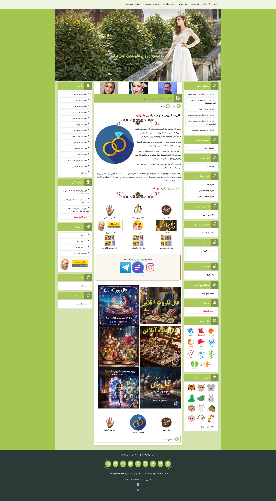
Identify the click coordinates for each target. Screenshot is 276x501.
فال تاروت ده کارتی (80, 148)
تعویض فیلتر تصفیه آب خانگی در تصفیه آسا (76, 191)
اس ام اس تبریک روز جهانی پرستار (201, 115)
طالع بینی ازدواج (165, 188)
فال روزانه (183, 4)
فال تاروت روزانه (80, 94)
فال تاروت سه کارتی (79, 118)
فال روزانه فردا (81, 304)
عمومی (164, 439)
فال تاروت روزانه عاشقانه (77, 160)
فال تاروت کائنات (80, 106)
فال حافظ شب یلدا (80, 247)
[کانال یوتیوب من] (115, 464)
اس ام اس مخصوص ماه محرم (203, 130)
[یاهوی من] (168, 464)
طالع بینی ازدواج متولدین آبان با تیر (139, 55)
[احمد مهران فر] (167, 89)
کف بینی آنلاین (208, 214)
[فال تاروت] (160, 306)
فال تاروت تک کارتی (79, 112)
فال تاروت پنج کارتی (79, 130)
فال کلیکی (210, 275)
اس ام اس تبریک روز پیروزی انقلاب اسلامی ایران (202, 122)
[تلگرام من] (160, 464)
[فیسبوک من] (153, 464)
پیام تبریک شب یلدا (80, 253)
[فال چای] (160, 388)
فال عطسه (83, 286)
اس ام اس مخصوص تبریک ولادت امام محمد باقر (202, 101)
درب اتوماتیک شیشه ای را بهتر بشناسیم (76, 200)
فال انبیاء (210, 166)
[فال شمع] (118, 347)
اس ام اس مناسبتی (152, 4)
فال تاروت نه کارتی (80, 142)
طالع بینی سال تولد (206, 426)
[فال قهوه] (160, 347)
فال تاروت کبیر (81, 100)
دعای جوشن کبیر (207, 251)
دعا (212, 257)
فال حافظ (206, 4)
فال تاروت (195, 4)
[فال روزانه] (118, 306)
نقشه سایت (129, 480)
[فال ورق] (118, 388)
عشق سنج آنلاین (207, 293)
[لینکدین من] (108, 464)
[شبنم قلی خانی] (109, 89)
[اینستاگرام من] (145, 464)
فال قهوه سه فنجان (206, 190)
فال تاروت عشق (81, 154)
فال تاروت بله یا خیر (79, 166)
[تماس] (138, 464)
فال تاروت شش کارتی (79, 136)
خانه (216, 4)
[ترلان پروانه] (138, 89)
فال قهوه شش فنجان (206, 196)
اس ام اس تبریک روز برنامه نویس (201, 94)
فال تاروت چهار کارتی (79, 124)
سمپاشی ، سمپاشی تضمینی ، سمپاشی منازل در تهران (77, 209)
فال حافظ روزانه (81, 241)
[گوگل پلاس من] (123, 464)
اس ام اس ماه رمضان (206, 109)
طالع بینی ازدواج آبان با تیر (158, 98)
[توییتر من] (130, 464)
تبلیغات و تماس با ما (133, 4)
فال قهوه (210, 184)
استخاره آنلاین (168, 4)
